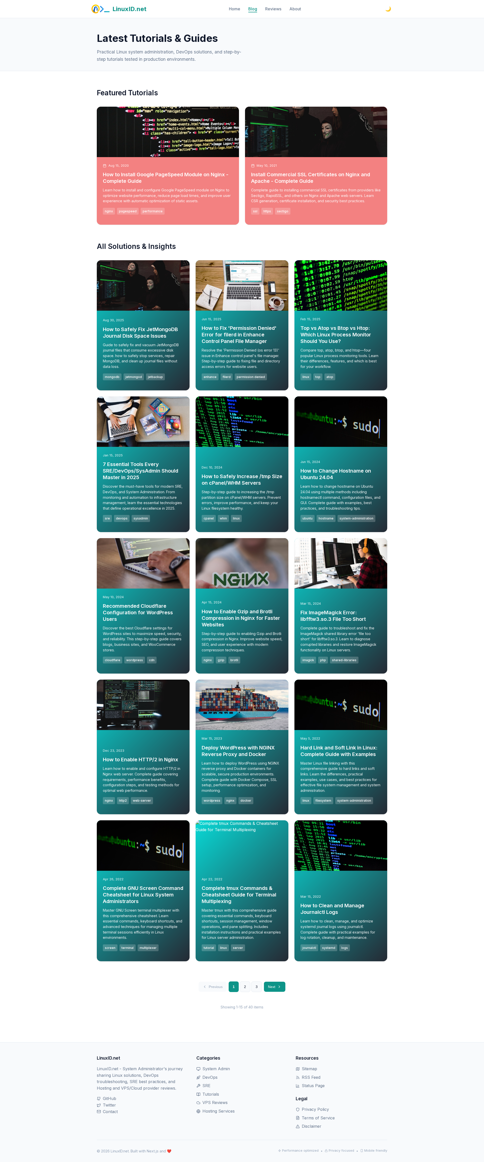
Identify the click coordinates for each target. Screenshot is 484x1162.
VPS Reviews (215, 1102)
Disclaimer (311, 1126)
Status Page (313, 1085)
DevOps (210, 1077)
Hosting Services (218, 1111)
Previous (216, 987)
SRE (206, 1085)
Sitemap (309, 1068)
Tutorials (210, 1094)
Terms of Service (318, 1117)
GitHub (109, 1098)
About (295, 8)
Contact (110, 1111)
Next (271, 987)
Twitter (109, 1105)
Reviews (273, 8)
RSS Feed (311, 1077)
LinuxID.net (129, 9)
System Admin (216, 1068)
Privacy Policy (315, 1109)
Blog (252, 8)
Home (234, 8)
